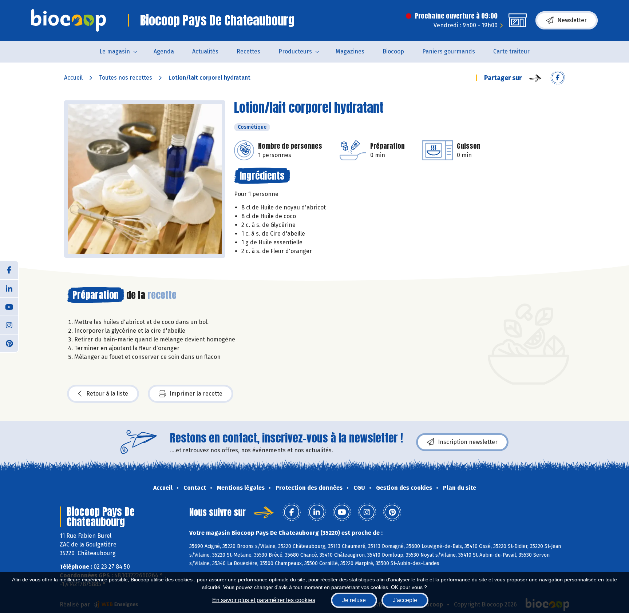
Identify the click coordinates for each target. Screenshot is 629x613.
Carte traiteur (511, 51)
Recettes (248, 51)
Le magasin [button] (114, 51)
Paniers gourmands (448, 51)
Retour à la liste (107, 393)
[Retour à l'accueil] (68, 20)
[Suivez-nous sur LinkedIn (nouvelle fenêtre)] (9, 288)
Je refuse (354, 600)
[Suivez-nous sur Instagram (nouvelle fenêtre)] (9, 325)
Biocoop (393, 51)
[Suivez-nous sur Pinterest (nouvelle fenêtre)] (9, 343)
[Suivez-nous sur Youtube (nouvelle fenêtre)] (9, 306)
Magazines (350, 51)
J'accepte (405, 600)
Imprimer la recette (196, 393)
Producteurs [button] (295, 51)
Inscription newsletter (468, 441)
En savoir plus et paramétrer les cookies (263, 600)
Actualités (205, 51)
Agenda (164, 51)
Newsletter (572, 20)
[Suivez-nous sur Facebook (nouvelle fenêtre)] (9, 270)
